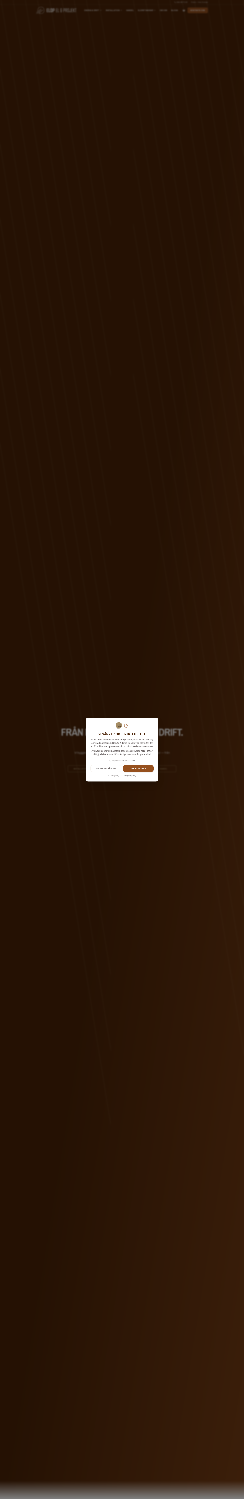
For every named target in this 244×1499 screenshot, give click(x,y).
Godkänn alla (138, 768)
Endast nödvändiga (106, 768)
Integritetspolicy (130, 776)
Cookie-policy (113, 776)
